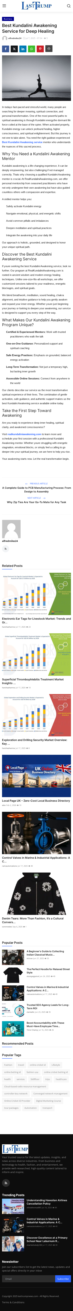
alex (4, 805)
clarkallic (30, 1012)
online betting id (12, 1072)
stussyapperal (33, 976)
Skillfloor (35, 1079)
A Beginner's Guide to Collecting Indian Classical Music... (45, 953)
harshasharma (8, 627)
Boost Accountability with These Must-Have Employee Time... (45, 1024)
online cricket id (38, 1064)
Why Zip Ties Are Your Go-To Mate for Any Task (36, 502)
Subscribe (63, 1278)
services (21, 1079)
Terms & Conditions (13, 1302)
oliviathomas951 (34, 1207)
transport (47, 1107)
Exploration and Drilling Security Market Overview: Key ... (34, 741)
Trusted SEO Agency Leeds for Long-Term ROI (48, 1006)
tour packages (11, 1107)
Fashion (8, 1064)
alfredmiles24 (10, 541)
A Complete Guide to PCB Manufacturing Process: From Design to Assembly (36, 489)
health (7, 1079)
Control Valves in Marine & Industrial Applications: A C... (36, 859)
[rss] (6, 1183)
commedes (7, 926)
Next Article (34, 497)
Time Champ (32, 1030)
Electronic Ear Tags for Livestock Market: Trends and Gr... (36, 620)
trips (47, 1079)
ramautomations (9, 866)
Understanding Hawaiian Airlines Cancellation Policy (47, 1202)
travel (21, 1064)
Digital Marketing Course (48, 1100)
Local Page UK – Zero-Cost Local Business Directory (36, 800)
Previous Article (38, 483)
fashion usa (32, 1072)
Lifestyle (56, 1064)
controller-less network (16, 1093)
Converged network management (50, 1093)
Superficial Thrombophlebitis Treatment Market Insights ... (33, 681)
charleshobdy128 (34, 1245)
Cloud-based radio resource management (25, 1086)
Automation (30, 1107)
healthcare (61, 1079)
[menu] (4, 6)
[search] (69, 6)
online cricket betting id (56, 1072)
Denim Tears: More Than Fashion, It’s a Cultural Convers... (32, 920)
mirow (30, 958)
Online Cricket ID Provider (17, 1100)
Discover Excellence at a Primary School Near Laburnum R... (47, 1239)
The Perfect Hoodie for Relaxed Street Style (48, 971)
